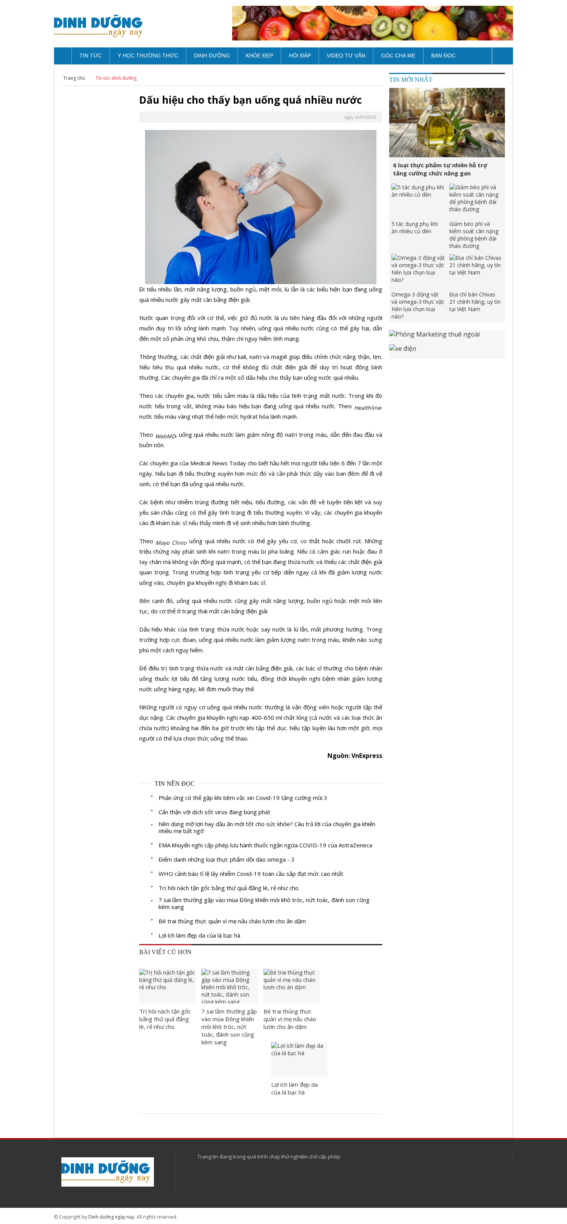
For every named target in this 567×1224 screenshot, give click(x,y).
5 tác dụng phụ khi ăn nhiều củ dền (415, 227)
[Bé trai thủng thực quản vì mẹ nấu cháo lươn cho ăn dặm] (291, 986)
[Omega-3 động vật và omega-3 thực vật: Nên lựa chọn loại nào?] (419, 271)
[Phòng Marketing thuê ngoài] (447, 337)
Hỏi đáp (300, 55)
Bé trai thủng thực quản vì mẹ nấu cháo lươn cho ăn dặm (232, 921)
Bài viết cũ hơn (165, 952)
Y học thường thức (148, 55)
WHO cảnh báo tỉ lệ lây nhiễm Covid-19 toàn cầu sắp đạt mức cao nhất (251, 873)
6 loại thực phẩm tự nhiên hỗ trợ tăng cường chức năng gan (440, 169)
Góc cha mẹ (398, 55)
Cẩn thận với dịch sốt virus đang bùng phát (214, 811)
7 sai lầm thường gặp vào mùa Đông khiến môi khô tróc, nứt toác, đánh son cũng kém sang (264, 903)
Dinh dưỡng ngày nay (111, 1217)
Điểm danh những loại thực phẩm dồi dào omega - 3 (227, 859)
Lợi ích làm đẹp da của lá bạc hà (199, 935)
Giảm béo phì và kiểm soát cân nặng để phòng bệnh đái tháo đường (473, 234)
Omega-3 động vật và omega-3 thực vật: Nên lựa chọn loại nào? (418, 305)
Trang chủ (74, 78)
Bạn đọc (443, 55)
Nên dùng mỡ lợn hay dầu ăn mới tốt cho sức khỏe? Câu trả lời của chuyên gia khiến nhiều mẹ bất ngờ (267, 827)
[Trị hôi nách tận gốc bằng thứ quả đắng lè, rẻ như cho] (167, 986)
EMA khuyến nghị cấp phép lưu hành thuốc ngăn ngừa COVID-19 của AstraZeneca (265, 845)
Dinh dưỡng (212, 55)
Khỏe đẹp (259, 55)
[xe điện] (447, 351)
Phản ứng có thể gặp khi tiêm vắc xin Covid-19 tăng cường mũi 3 (243, 797)
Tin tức (90, 55)
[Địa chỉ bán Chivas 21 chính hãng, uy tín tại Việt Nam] (476, 271)
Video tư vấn (346, 55)
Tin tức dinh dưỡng (116, 78)
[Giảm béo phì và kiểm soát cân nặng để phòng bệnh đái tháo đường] (476, 201)
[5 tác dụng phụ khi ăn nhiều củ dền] (419, 201)
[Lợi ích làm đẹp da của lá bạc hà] (299, 1059)
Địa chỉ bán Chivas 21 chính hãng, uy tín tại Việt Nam (475, 302)
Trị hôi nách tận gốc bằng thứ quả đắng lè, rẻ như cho (229, 887)
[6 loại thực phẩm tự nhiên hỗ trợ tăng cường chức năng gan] (447, 122)
